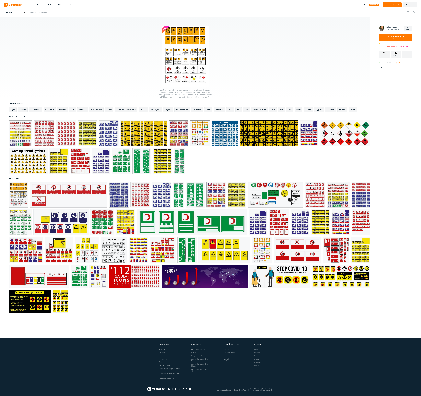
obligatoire (49, 110)
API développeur (165, 365)
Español (257, 353)
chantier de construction (126, 110)
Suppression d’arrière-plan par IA (169, 375)
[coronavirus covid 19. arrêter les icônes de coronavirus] (134, 276)
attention (62, 110)
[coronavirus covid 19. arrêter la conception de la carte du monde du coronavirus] (205, 276)
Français (257, 362)
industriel (330, 110)
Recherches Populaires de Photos (200, 365)
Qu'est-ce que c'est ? (402, 63)
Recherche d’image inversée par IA (169, 369)
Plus (71, 5)
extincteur (219, 110)
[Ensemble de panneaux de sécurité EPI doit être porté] (225, 133)
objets (352, 110)
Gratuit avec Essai (395, 37)
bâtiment (82, 110)
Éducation (162, 362)
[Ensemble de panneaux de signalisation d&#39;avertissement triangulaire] (28, 161)
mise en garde (96, 110)
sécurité (23, 110)
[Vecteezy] (13, 5)
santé (298, 110)
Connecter (410, 5)
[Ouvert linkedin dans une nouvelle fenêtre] (176, 389)
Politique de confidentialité (241, 390)
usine (230, 110)
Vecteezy (162, 353)
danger (143, 110)
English (257, 349)
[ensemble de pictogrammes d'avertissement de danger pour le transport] (345, 133)
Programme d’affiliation (199, 356)
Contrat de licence (198, 349)
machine (342, 110)
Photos (39, 5)
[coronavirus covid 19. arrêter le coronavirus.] (279, 276)
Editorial (61, 5)
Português (258, 356)
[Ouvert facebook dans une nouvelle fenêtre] (169, 389)
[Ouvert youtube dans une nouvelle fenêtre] (190, 389)
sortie (208, 110)
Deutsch (257, 359)
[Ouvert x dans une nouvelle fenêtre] (187, 389)
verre (273, 110)
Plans (366, 5)
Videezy (162, 356)
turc (246, 110)
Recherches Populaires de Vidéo (200, 370)
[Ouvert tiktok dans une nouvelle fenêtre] (183, 389)
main (290, 110)
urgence (168, 110)
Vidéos (50, 5)
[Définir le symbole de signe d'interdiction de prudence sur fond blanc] (143, 133)
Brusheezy (163, 349)
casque (308, 110)
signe (13, 110)
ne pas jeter (155, 110)
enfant (109, 110)
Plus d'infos (385, 68)
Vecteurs (28, 5)
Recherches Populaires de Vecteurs (200, 360)
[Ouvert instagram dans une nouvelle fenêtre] (172, 389)
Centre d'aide (228, 349)
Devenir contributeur (228, 360)
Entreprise (163, 359)
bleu (72, 110)
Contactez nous (229, 353)
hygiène (319, 110)
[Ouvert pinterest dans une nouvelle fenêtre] (180, 389)
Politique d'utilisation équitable (262, 390)
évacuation (197, 110)
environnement (182, 110)
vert (281, 110)
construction (36, 110)
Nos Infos (227, 356)
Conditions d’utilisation (223, 390)
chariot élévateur (259, 110)
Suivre (408, 29)
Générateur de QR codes (168, 379)
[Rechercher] (408, 12)
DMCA (193, 353)
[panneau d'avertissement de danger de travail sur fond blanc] (269, 133)
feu (238, 110)
